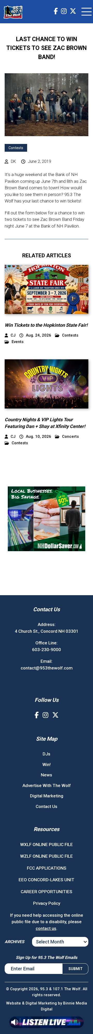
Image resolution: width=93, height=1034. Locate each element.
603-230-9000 (46, 649)
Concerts (70, 437)
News (46, 774)
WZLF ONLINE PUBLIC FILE (46, 856)
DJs (46, 753)
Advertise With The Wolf (46, 785)
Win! (46, 764)
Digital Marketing (46, 795)
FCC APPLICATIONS (46, 868)
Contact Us (46, 806)
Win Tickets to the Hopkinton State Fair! (46, 325)
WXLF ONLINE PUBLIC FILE (46, 844)
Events (18, 342)
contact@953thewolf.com (47, 668)
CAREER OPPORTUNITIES (46, 891)
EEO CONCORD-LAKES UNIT (46, 879)
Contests (16, 148)
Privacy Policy (46, 903)
